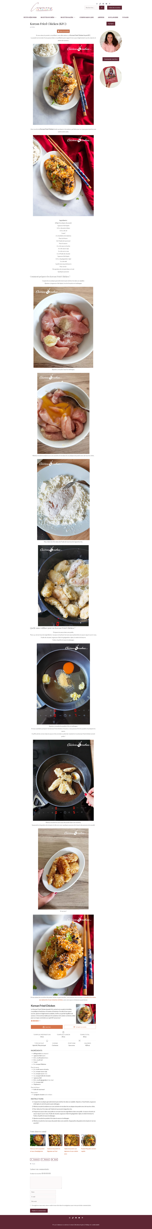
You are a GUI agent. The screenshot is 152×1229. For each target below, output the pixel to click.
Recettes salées (67, 17)
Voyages (125, 17)
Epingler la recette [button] (81, 1027)
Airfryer (101, 17)
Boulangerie (113, 17)
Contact (72, 1225)
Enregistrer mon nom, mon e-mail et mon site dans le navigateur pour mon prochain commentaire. (61, 1205)
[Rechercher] (101, 8)
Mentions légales (79, 1225)
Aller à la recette (64, 31)
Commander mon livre (111, 59)
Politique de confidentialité (92, 1225)
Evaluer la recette (35, 1173)
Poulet (33, 1163)
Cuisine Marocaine (86, 17)
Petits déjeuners (30, 17)
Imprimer (48, 1027)
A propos (111, 23)
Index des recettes (114, 7)
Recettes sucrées (47, 17)
